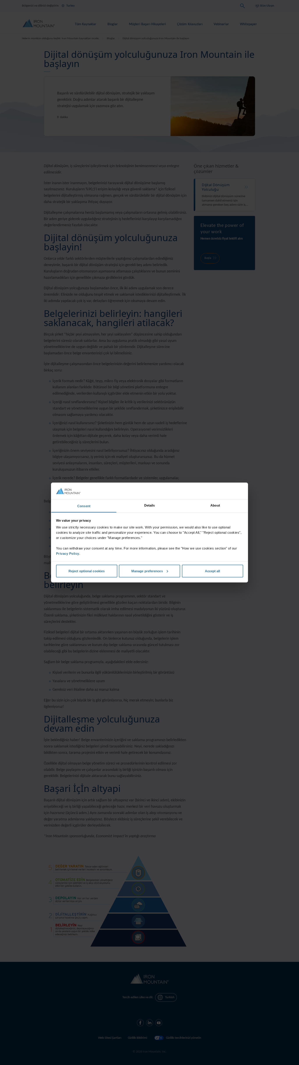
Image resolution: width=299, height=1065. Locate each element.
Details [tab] (149, 505)
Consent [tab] (83, 506)
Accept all (212, 571)
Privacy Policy (67, 553)
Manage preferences (147, 571)
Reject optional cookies (87, 571)
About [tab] (215, 505)
